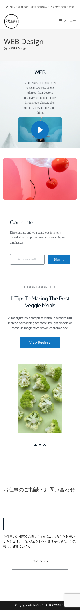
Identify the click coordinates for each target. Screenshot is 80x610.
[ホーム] (5, 48)
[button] (40, 129)
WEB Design (19, 48)
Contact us (40, 561)
